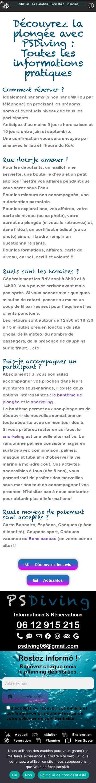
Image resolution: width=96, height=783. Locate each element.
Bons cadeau (43, 538)
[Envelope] (38, 636)
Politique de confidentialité (63, 775)
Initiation (24, 3)
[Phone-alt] (20, 636)
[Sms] (29, 636)
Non (28, 775)
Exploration (41, 3)
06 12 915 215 (48, 624)
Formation (57, 3)
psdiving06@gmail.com (48, 646)
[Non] (89, 763)
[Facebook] (48, 636)
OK (14, 775)
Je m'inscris (31, 696)
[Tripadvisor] (66, 636)
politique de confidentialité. (47, 718)
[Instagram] (57, 636)
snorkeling (42, 401)
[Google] (76, 636)
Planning (73, 3)
